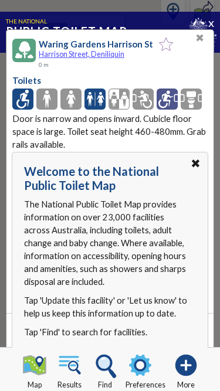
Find (105, 384)
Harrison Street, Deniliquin (81, 54)
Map (35, 384)
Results (69, 384)
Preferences (145, 384)
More (186, 384)
